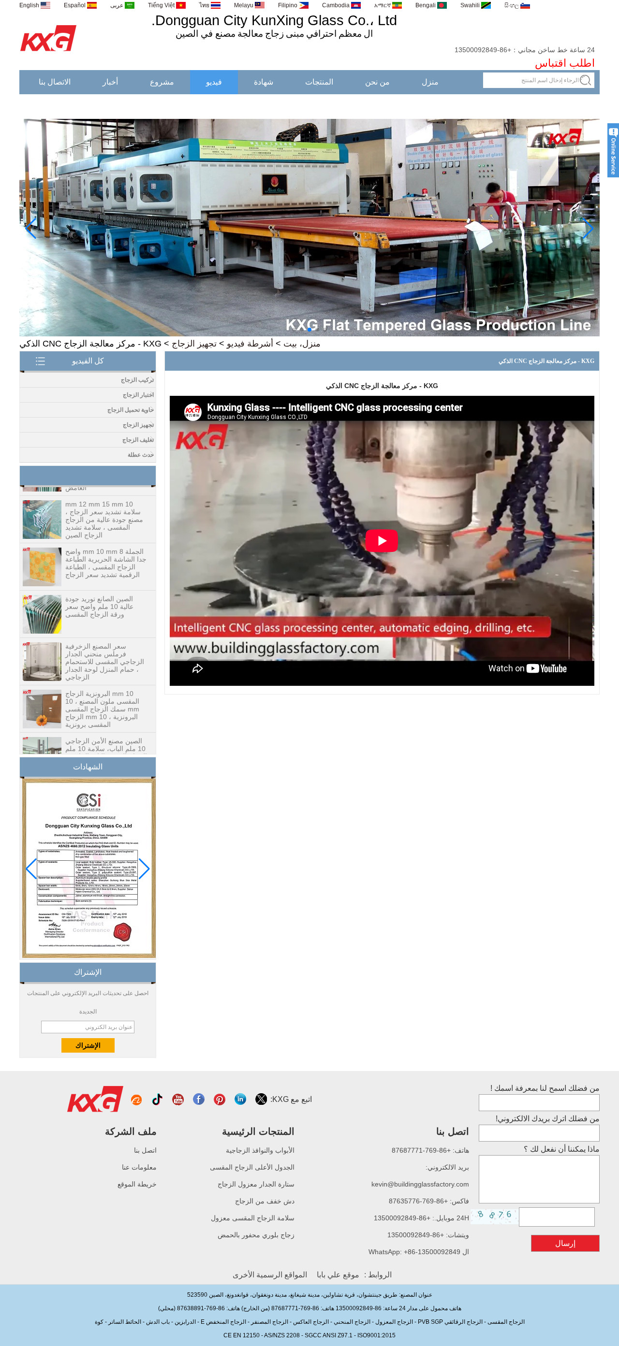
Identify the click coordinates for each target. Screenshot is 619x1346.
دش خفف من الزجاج (265, 1201)
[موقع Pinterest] (220, 1099)
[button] (325, 330)
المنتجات (319, 82)
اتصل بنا (145, 1150)
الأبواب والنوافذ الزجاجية (260, 1150)
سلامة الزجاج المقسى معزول (253, 1218)
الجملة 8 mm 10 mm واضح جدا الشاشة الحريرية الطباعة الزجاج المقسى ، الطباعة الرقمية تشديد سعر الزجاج (106, 547)
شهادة (263, 82)
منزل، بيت (302, 343)
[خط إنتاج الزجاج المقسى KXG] (309, 334)
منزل (430, 82)
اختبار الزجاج (138, 394)
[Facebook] (199, 1099)
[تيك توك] (157, 1099)
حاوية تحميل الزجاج (130, 409)
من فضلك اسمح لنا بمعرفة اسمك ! (545, 1088)
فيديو (214, 82)
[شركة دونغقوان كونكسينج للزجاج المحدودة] (48, 51)
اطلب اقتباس (565, 63)
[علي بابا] (137, 1099)
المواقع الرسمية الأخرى (270, 1275)
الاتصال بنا (55, 82)
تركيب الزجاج (137, 379)
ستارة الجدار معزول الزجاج (256, 1184)
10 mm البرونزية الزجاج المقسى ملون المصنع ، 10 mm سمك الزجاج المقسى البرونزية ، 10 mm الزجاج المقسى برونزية (102, 693)
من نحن (377, 82)
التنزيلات (570, 106)
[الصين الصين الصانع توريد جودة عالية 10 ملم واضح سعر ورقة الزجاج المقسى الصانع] (42, 599)
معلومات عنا (139, 1167)
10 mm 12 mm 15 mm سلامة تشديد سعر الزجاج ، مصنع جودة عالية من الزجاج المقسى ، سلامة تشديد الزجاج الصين (104, 504)
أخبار (110, 82)
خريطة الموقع (137, 1184)
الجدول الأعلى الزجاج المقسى (252, 1167)
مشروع (162, 82)
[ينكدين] (241, 1099)
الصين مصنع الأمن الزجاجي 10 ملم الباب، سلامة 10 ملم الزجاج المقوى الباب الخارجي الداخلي (106, 737)
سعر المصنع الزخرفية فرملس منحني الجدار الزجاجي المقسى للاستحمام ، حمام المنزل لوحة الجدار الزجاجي (104, 646)
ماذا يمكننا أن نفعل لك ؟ (562, 1149)
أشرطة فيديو (250, 343)
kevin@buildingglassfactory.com (420, 1184)
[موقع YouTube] (178, 1099)
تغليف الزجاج (138, 439)
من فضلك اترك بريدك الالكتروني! (548, 1118)
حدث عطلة (141, 454)
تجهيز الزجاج (194, 343)
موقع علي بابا (338, 1275)
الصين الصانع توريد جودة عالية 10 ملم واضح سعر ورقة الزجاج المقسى (99, 591)
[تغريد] (261, 1099)
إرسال (565, 1243)
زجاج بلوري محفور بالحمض (256, 1235)
